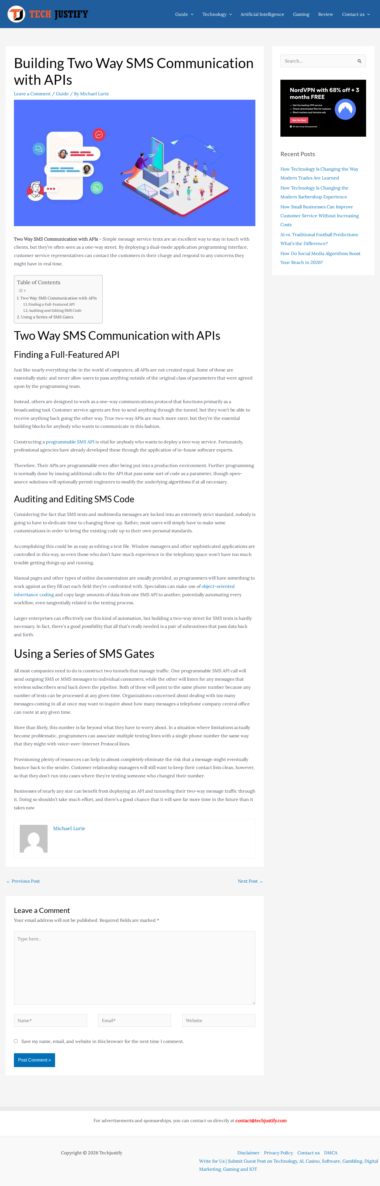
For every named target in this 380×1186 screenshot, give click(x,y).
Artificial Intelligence (262, 14)
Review (325, 14)
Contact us (353, 14)
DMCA (330, 1152)
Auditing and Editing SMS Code (55, 310)
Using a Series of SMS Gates (47, 316)
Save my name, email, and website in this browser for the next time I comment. (102, 1041)
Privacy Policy (278, 1152)
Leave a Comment (32, 93)
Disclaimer (248, 1152)
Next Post (250, 881)
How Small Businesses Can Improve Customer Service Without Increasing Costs (319, 215)
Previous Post (23, 881)
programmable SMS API (70, 442)
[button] (191, 14)
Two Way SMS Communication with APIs (58, 298)
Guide (181, 14)
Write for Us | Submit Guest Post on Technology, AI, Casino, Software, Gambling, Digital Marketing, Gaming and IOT (288, 1165)
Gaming (301, 14)
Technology (214, 14)
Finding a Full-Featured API (51, 304)
